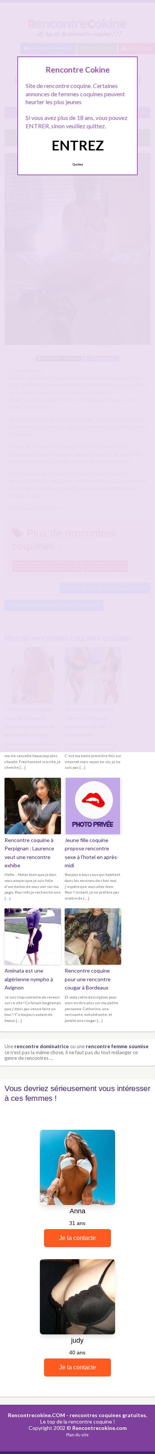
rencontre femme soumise (117, 1046)
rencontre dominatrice (41, 1046)
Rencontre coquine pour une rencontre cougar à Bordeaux (88, 979)
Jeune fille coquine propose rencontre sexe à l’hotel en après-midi (92, 852)
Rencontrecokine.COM (36, 1415)
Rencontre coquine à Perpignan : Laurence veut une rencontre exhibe (29, 852)
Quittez (77, 164)
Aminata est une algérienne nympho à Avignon (29, 979)
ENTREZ (78, 145)
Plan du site (77, 1434)
